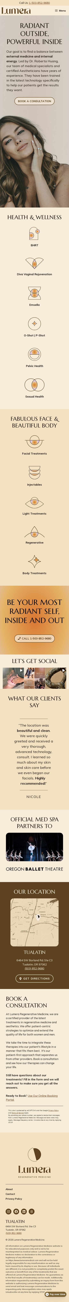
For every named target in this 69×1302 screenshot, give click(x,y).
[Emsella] (34, 297)
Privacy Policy (53, 1110)
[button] (13, 678)
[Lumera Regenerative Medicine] (16, 10)
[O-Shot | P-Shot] (34, 327)
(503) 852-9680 (34, 968)
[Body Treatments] (34, 565)
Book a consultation (34, 101)
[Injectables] (34, 476)
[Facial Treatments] (34, 445)
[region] (34, 759)
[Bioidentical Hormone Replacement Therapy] (34, 237)
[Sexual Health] (34, 388)
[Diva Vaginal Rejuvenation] (34, 267)
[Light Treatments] (34, 506)
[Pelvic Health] (34, 358)
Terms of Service (18, 1113)
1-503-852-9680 (39, 2)
